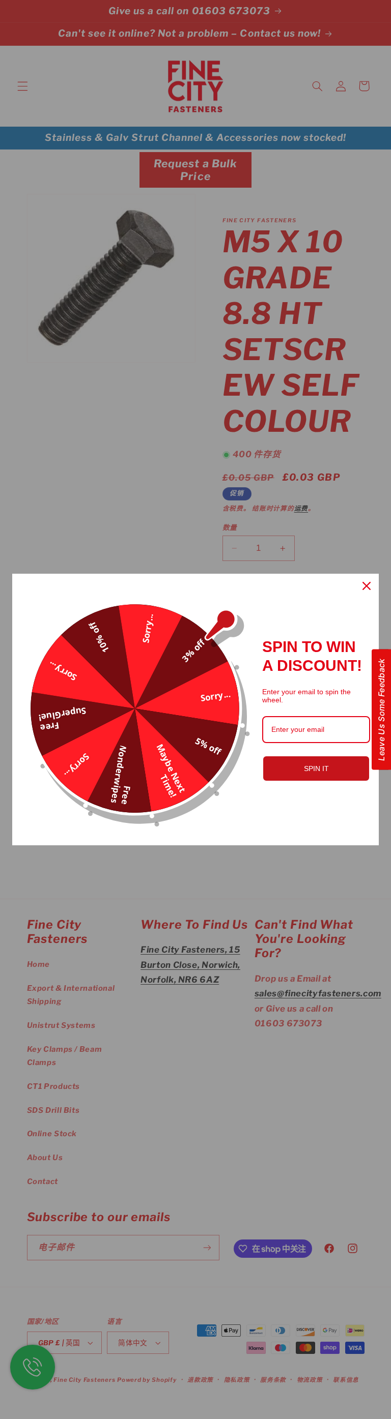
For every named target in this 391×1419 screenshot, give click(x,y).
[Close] (366, 586)
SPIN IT (316, 768)
